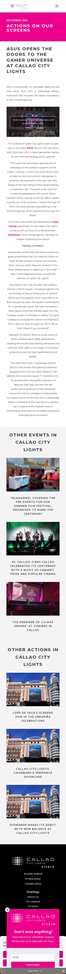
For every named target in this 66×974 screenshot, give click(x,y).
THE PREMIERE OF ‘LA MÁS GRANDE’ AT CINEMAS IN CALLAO (33, 626)
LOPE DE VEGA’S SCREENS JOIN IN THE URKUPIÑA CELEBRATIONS (33, 716)
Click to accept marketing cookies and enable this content (33, 122)
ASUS (30, 148)
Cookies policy (33, 883)
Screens (33, 906)
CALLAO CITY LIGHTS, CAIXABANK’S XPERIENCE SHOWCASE (33, 773)
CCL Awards (33, 901)
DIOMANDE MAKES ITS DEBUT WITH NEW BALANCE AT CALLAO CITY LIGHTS (33, 829)
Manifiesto (14, 234)
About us (33, 896)
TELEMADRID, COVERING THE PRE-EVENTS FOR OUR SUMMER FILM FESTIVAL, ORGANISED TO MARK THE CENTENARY (33, 506)
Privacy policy (33, 878)
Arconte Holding (33, 873)
